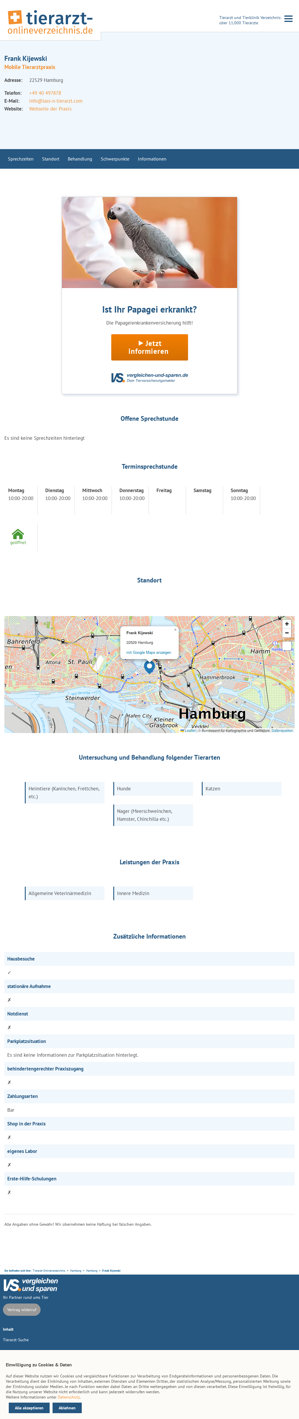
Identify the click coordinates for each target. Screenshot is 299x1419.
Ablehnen (67, 1408)
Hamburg (75, 1271)
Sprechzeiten (21, 159)
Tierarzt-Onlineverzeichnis (49, 1271)
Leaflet (190, 730)
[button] (149, 667)
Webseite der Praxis (50, 109)
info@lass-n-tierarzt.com (56, 101)
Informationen (152, 159)
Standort (50, 159)
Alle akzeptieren (29, 1408)
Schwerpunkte (115, 159)
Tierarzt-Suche (16, 1339)
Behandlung (80, 159)
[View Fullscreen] (286, 646)
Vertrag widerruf (21, 1309)
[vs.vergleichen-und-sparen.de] (30, 1291)
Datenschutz (69, 1397)
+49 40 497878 (45, 93)
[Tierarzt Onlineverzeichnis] (50, 35)
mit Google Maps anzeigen (148, 652)
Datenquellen (282, 730)
